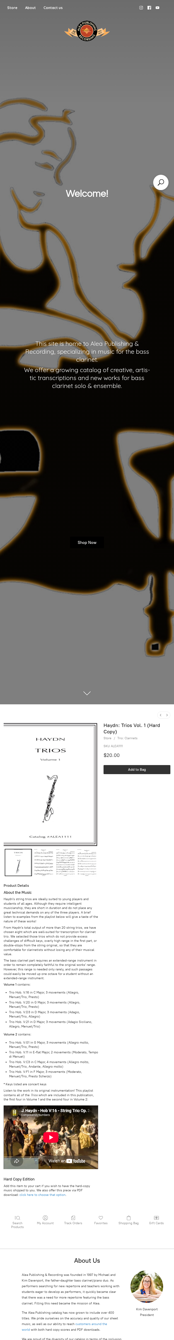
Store (12, 7)
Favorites (101, 1223)
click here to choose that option (42, 1195)
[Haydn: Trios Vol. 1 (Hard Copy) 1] (44, 862)
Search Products (17, 1225)
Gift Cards (156, 1223)
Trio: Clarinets (127, 738)
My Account (45, 1223)
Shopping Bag (128, 1223)
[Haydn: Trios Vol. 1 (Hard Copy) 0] (18, 862)
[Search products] (161, 182)
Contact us (53, 7)
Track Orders (73, 1223)
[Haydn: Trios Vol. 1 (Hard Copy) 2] (65, 862)
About (30, 7)
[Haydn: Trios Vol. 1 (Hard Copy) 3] (87, 862)
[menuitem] (160, 715)
